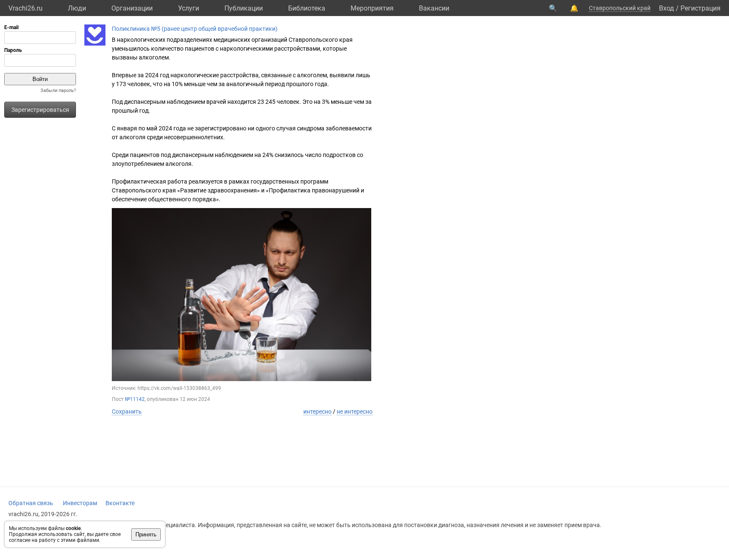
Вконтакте (120, 503)
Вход (666, 8)
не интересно (355, 411)
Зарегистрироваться (40, 109)
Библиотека (306, 8)
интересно (317, 411)
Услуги (188, 8)
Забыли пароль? (58, 90)
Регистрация (700, 8)
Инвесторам (80, 503)
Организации (132, 8)
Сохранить (127, 411)
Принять (146, 534)
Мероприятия (372, 8)
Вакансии (434, 8)
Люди (77, 8)
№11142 (135, 399)
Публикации (243, 8)
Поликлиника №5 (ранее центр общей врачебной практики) (195, 28)
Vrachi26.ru (25, 8)
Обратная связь (30, 503)
